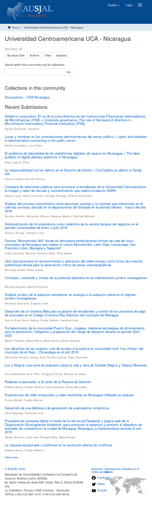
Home (16, 27)
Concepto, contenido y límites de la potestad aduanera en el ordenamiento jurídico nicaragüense (76, 277)
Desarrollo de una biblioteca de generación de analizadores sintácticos (57, 407)
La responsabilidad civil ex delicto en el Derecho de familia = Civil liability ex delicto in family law (73, 171)
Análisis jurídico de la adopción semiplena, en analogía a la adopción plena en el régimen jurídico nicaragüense (70, 296)
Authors (34, 55)
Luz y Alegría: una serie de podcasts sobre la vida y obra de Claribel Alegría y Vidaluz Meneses (76, 365)
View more (11, 457)
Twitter (100, 484)
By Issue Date (16, 55)
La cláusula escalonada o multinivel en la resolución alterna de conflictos (58, 444)
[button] (114, 5)
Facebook (102, 477)
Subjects (61, 55)
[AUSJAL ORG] (30, 5)
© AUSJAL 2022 (15, 469)
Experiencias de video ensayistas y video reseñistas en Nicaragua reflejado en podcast (69, 394)
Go (68, 72)
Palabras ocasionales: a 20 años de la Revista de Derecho (48, 381)
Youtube (101, 490)
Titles (47, 55)
